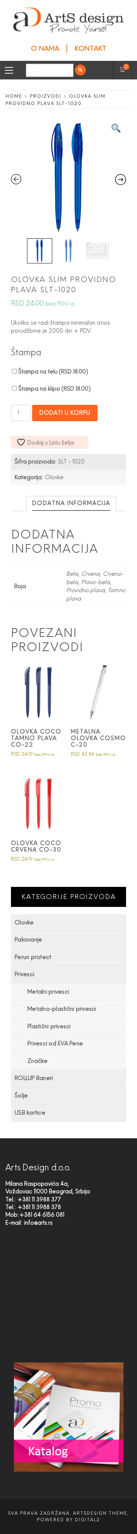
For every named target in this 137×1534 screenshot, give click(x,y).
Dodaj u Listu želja (50, 442)
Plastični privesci (49, 1026)
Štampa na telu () (52, 371)
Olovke (54, 477)
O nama (45, 48)
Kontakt (90, 48)
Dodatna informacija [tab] (71, 503)
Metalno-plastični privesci (61, 1009)
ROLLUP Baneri (34, 1078)
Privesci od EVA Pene (55, 1043)
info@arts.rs (38, 1223)
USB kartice (30, 1113)
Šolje (21, 1095)
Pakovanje (28, 939)
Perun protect (33, 957)
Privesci (24, 974)
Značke (37, 1061)
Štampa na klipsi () (54, 389)
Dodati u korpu (64, 413)
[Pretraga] (80, 69)
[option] (68, 177)
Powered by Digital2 (68, 1519)
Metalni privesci (48, 992)
